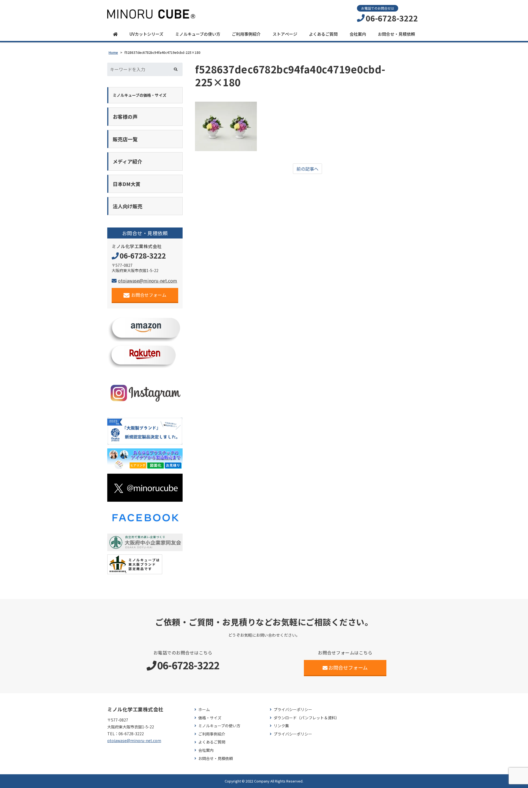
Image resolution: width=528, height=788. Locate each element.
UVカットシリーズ (146, 34)
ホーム (204, 709)
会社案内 (358, 34)
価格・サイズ (209, 717)
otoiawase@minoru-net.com (147, 280)
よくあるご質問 (323, 34)
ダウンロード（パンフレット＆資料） (306, 717)
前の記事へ (307, 168)
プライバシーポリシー (293, 709)
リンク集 (281, 725)
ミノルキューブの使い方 (197, 34)
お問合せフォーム (148, 295)
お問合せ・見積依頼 (396, 34)
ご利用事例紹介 (246, 34)
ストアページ (285, 34)
